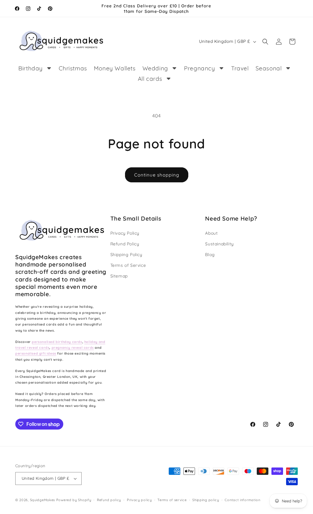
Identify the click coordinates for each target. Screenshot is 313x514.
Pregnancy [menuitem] (199, 68)
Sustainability (219, 244)
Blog (210, 254)
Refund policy (109, 500)
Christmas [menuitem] (73, 68)
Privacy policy (139, 500)
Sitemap (119, 276)
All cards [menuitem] (150, 78)
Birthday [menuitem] (30, 68)
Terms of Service (128, 265)
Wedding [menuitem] (155, 68)
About (211, 233)
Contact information (242, 500)
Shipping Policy (126, 254)
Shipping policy (205, 500)
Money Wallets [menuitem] (115, 68)
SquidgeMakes (43, 500)
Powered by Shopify (73, 500)
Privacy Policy (124, 233)
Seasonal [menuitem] (269, 68)
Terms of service (171, 500)
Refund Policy (124, 244)
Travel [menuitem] (240, 68)
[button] (265, 41)
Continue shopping (156, 175)
